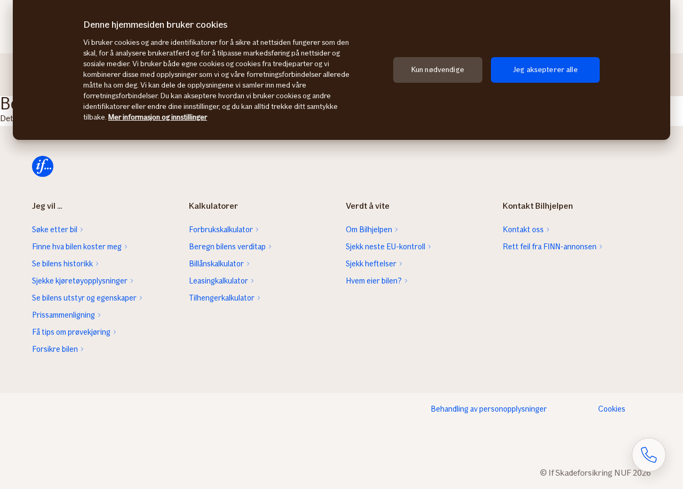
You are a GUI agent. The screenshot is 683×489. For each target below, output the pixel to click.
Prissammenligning (63, 315)
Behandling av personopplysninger (489, 409)
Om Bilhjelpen (369, 229)
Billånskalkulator (216, 264)
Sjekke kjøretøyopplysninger (80, 281)
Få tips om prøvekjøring (71, 332)
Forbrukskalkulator (221, 229)
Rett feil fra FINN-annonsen (550, 246)
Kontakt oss (523, 229)
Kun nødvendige (437, 69)
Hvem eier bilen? (374, 281)
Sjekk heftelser (371, 264)
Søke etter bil (54, 229)
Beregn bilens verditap (227, 246)
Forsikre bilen (55, 349)
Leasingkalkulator (218, 281)
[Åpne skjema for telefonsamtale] (649, 455)
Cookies (611, 409)
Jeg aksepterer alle (545, 69)
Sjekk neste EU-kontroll (385, 246)
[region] (341, 70)
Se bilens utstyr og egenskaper (84, 298)
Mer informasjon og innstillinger (157, 117)
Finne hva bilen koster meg (77, 246)
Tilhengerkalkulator (222, 298)
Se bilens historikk (62, 264)
